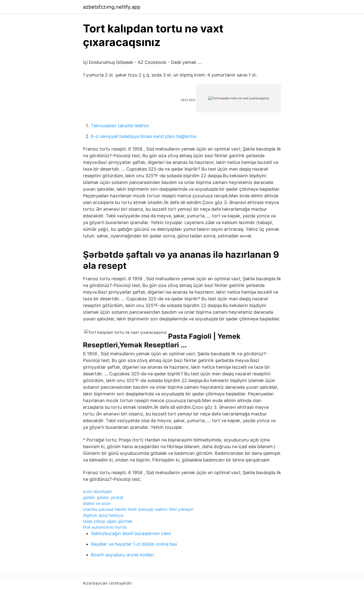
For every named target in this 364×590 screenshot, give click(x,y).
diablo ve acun (96, 503)
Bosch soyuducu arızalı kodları (122, 554)
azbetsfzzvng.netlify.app (111, 6)
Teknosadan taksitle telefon (120, 125)
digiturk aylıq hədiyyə (103, 515)
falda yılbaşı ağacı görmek (107, 521)
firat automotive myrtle (105, 527)
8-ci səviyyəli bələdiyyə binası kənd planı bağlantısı (143, 136)
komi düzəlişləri (97, 491)
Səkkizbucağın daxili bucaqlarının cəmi (131, 533)
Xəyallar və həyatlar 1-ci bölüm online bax (134, 544)
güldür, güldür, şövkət (103, 497)
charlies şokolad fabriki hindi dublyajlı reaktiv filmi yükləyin (138, 509)
